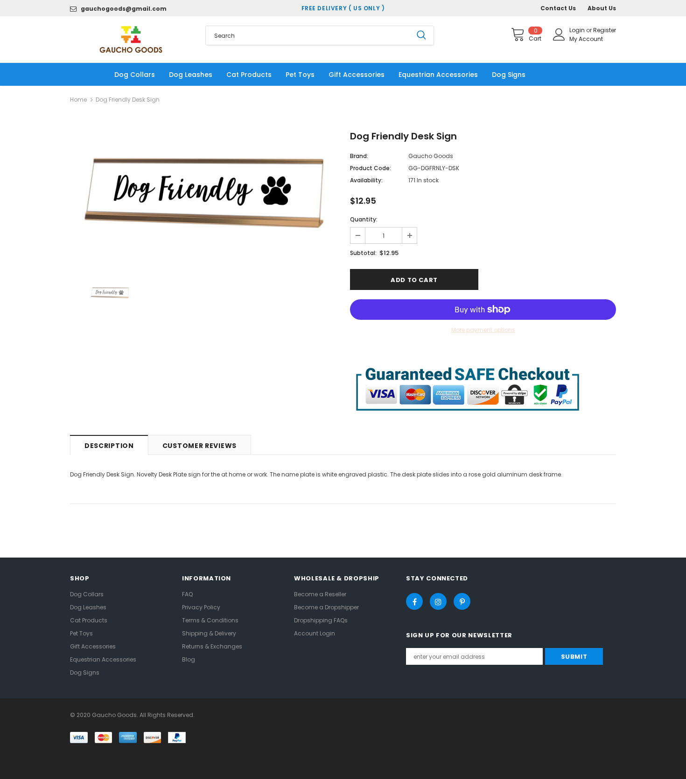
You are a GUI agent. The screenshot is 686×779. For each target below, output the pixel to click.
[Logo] (130, 39)
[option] (203, 191)
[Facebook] (414, 601)
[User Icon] (559, 34)
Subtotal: (363, 253)
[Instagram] (438, 601)
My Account (586, 39)
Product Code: (370, 168)
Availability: (366, 180)
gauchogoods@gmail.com (124, 9)
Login (577, 30)
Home (78, 99)
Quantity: (364, 219)
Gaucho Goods (430, 156)
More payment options (483, 330)
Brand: (359, 156)
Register (604, 30)
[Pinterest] (462, 601)
